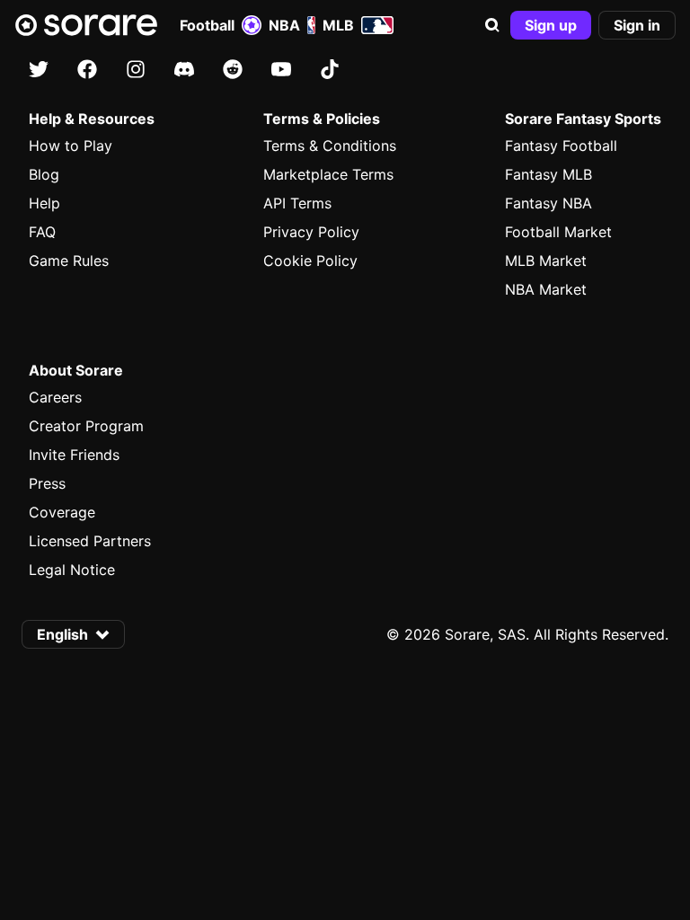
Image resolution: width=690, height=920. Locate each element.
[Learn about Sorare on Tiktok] (330, 69)
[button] (492, 25)
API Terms (297, 203)
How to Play (70, 146)
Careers (55, 397)
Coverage (62, 512)
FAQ (42, 232)
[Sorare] (86, 25)
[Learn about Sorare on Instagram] (136, 69)
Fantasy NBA (548, 203)
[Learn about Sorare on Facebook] (87, 69)
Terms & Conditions (329, 146)
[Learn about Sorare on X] (39, 69)
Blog (44, 174)
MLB (338, 25)
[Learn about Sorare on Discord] (184, 69)
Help (44, 203)
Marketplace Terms (328, 174)
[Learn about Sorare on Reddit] (233, 69)
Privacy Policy (311, 232)
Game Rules (69, 261)
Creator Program (86, 426)
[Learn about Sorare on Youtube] (281, 69)
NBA (284, 25)
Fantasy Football (561, 146)
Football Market (558, 232)
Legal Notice (72, 570)
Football (207, 25)
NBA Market (546, 289)
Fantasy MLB (548, 174)
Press (47, 483)
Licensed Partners (90, 541)
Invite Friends (74, 455)
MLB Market (546, 261)
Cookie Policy (310, 261)
